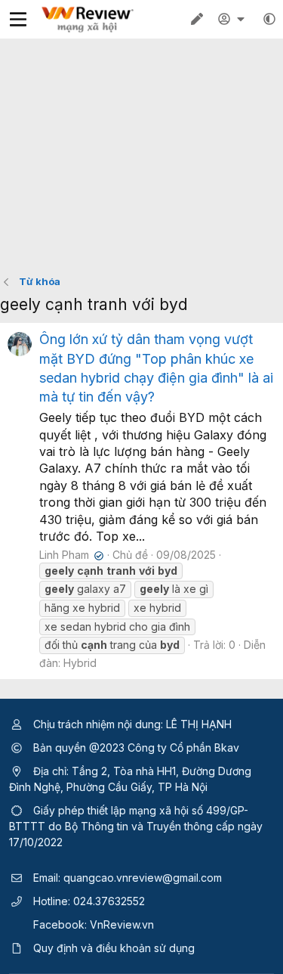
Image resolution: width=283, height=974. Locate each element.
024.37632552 (109, 901)
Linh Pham (69, 554)
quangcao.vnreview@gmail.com (142, 877)
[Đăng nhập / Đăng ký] (233, 19)
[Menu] (18, 19)
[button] (269, 19)
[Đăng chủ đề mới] (197, 19)
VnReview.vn (122, 924)
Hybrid (80, 662)
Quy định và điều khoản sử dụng (114, 947)
